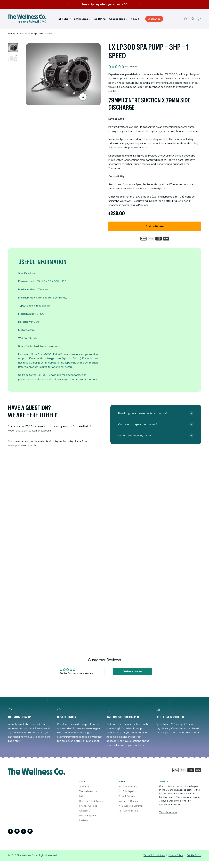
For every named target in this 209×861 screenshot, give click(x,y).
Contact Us (85, 810)
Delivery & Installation (91, 801)
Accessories (117, 19)
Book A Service (127, 796)
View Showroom (168, 812)
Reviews (83, 820)
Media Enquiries (87, 815)
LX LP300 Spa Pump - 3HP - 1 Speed (34, 33)
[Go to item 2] (13, 59)
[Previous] (68, 4)
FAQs (82, 796)
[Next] (140, 4)
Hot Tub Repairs (127, 791)
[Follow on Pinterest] (23, 831)
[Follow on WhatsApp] (30, 831)
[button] (116, 66)
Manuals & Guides (128, 801)
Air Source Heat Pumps (131, 805)
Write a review (132, 671)
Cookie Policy (194, 855)
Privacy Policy (176, 855)
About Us (84, 786)
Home (11, 33)
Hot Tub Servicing (128, 786)
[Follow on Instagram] (17, 831)
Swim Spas (81, 19)
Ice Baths (100, 19)
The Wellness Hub (88, 791)
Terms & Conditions (154, 855)
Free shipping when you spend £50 (104, 4)
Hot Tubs (62, 19)
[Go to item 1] (13, 48)
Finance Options (88, 805)
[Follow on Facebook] (10, 831)
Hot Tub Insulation (128, 810)
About (135, 19)
